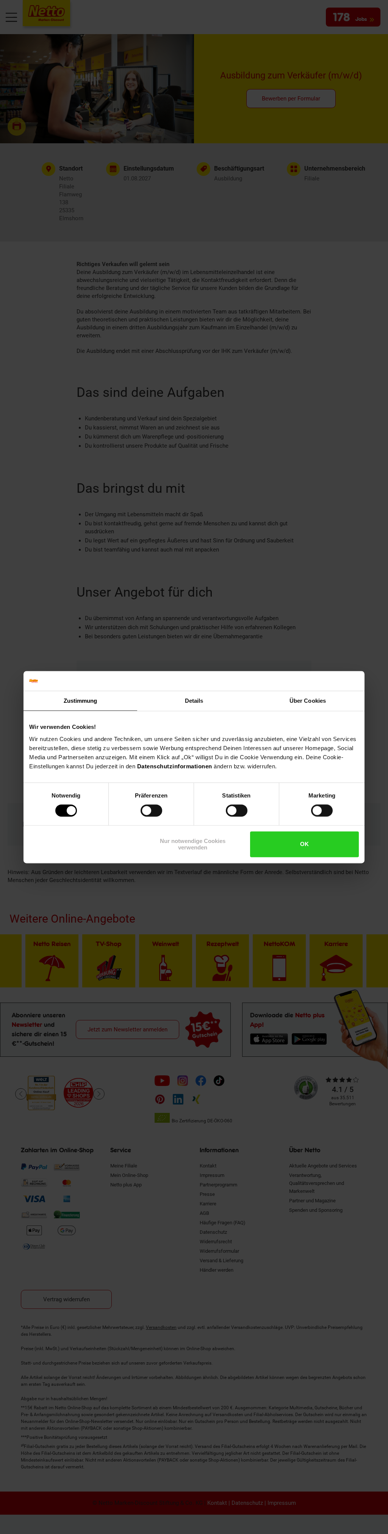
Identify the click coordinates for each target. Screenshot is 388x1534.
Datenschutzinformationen (174, 766)
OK (304, 844)
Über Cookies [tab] (307, 700)
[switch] (151, 811)
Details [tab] (194, 700)
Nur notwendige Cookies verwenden (192, 844)
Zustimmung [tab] (80, 700)
